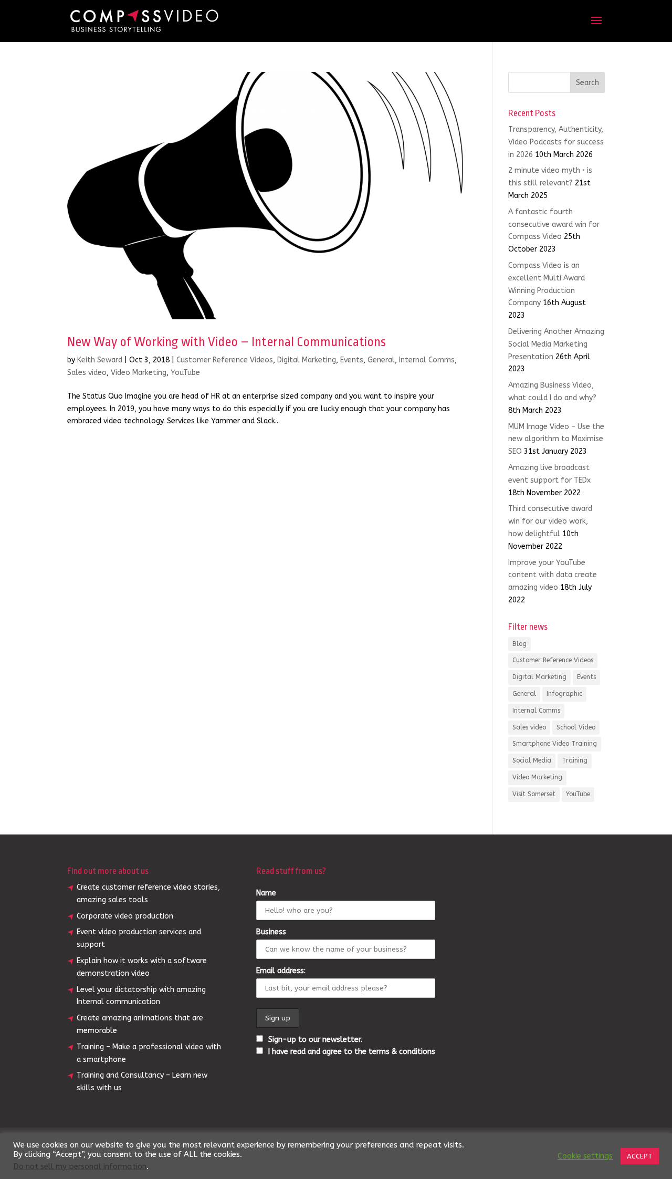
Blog (519, 644)
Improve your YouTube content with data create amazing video (552, 575)
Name (266, 893)
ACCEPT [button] (640, 1156)
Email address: (281, 970)
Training (574, 760)
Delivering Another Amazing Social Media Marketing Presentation (556, 344)
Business (271, 931)
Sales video (87, 372)
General (381, 360)
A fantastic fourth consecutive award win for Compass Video (554, 224)
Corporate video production (125, 916)
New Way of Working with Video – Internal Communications (226, 342)
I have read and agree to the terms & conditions (351, 1051)
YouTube (185, 372)
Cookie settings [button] (585, 1156)
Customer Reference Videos (224, 360)
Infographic (564, 693)
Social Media (531, 760)
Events (351, 360)
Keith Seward (99, 360)
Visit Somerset (533, 794)
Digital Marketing (306, 360)
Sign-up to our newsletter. (314, 1039)
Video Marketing (138, 372)
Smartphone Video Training (554, 743)
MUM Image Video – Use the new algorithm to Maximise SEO (556, 439)
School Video (575, 727)
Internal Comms (427, 360)
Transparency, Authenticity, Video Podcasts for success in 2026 (556, 142)
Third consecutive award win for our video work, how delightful (550, 521)
